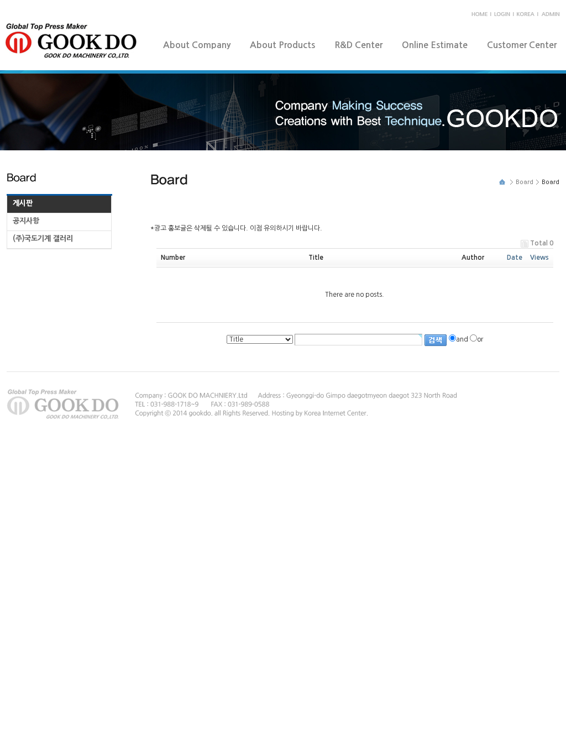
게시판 (23, 203)
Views (539, 257)
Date (514, 257)
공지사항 (26, 220)
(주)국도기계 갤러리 (43, 238)
